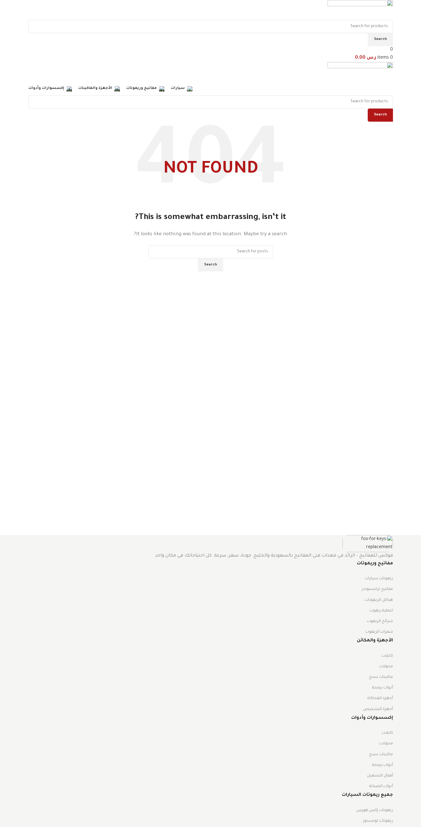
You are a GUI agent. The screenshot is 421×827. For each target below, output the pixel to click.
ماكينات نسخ (381, 677)
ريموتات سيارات (379, 578)
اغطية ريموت (381, 611)
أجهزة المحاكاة (380, 698)
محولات (386, 666)
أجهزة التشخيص (378, 709)
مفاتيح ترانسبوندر (377, 589)
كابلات (387, 656)
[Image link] (367, 544)
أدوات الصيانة (381, 786)
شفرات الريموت (379, 632)
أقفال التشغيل (380, 776)
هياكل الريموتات (379, 600)
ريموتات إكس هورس (374, 810)
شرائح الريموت (380, 621)
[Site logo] (360, 10)
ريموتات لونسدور (378, 821)
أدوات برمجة (382, 688)
